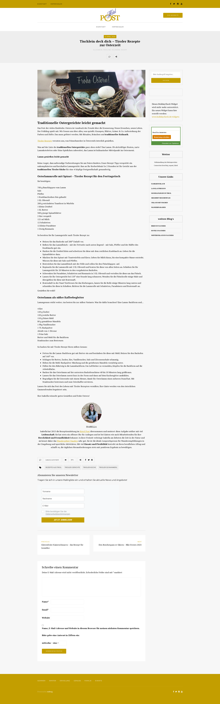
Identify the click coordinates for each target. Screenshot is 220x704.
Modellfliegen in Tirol (161, 193)
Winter (52, 681)
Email (45, 609)
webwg (50, 691)
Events (98, 681)
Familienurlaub (158, 184)
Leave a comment (52, 460)
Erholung (65, 681)
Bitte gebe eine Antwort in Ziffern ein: (61, 635)
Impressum (56, 4)
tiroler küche (89, 467)
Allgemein (97, 50)
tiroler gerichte (72, 467)
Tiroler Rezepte (44, 140)
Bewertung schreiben (161, 137)
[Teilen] (122, 56)
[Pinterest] (133, 56)
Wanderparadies (158, 207)
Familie (88, 681)
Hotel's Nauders (158, 231)
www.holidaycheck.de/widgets (165, 116)
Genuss (77, 681)
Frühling (107, 50)
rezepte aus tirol (53, 467)
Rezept (124, 50)
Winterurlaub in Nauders (162, 235)
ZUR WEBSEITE (173, 15)
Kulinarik (116, 50)
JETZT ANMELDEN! (63, 520)
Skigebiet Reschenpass (160, 198)
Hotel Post (85, 431)
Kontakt (42, 4)
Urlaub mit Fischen (159, 203)
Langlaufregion (158, 188)
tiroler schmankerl (108, 467)
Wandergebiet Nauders (67, 441)
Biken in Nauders (158, 226)
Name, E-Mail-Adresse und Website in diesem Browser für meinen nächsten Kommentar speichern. (91, 628)
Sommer (41, 681)
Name (45, 601)
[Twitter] (127, 56)
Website (46, 617)
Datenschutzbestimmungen (58, 514)
